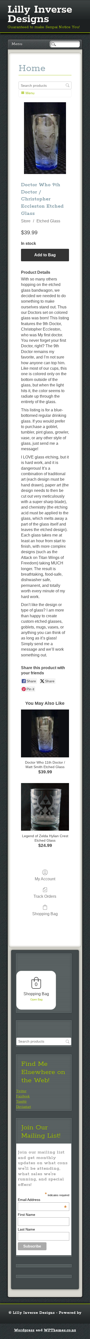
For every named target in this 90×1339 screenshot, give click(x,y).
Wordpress (24, 1330)
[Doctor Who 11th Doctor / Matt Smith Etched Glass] (45, 733)
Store (25, 221)
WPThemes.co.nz (60, 1330)
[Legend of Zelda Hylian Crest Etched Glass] (45, 807)
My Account (45, 879)
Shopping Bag (45, 914)
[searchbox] (45, 85)
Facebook (23, 1096)
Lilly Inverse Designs (40, 14)
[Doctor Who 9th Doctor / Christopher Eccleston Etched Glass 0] (45, 138)
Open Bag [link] (36, 999)
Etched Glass (48, 221)
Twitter (21, 1090)
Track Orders (45, 896)
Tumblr (21, 1101)
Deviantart (23, 1106)
